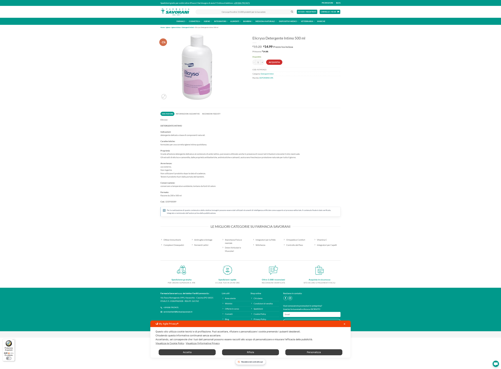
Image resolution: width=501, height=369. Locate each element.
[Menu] (13, 340)
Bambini (247, 21)
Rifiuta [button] (250, 352)
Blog (338, 3)
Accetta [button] (187, 352)
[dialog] (250, 339)
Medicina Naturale (265, 21)
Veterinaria (307, 21)
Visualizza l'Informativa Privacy (203, 343)
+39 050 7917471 (242, 3)
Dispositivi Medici (288, 21)
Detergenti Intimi (188, 27)
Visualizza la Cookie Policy (170, 343)
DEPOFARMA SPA (266, 78)
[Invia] (292, 12)
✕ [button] (344, 324)
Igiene (207, 21)
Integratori (220, 21)
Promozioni (327, 3)
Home (162, 27)
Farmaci (181, 21)
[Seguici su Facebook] (285, 298)
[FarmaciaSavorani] (174, 12)
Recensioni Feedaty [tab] (211, 114)
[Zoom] (163, 96)
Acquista (274, 62)
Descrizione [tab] (167, 114)
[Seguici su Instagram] (290, 298)
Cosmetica (194, 21)
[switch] (8, 358)
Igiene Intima (175, 27)
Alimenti (234, 21)
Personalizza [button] (314, 352)
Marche (321, 21)
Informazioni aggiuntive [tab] (188, 114)
